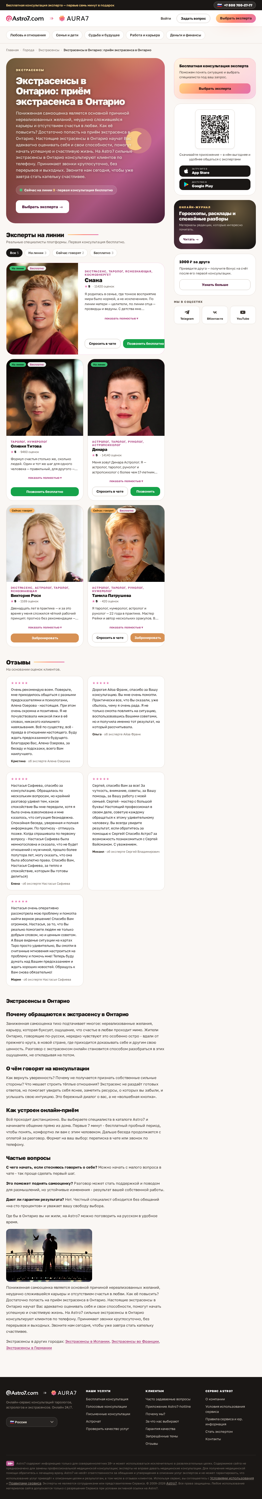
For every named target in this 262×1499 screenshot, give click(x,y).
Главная (12, 50)
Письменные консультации (108, 1414)
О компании (215, 1399)
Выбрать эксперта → (42, 206)
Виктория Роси (26, 595)
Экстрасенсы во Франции (135, 1341)
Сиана (93, 280)
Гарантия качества (160, 1429)
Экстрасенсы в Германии (29, 1348)
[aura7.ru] (68, 18)
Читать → (191, 239)
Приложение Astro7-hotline (168, 1406)
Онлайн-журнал (195, 207)
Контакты (213, 1439)
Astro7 (171, 1483)
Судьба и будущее (104, 35)
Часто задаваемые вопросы (168, 1399)
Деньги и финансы (185, 35)
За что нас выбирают (162, 1421)
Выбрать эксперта (236, 18)
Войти (166, 18)
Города (28, 50)
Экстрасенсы (48, 50)
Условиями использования (232, 1478)
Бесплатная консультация (107, 1399)
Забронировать (45, 638)
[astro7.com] (27, 18)
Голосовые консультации (106, 1406)
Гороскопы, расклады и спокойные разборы (207, 215)
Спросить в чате (102, 343)
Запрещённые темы (162, 1436)
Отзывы (152, 1443)
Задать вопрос (193, 18)
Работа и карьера (145, 35)
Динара (99, 449)
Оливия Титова (26, 446)
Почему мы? (155, 1414)
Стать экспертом (219, 1431)
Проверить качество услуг (107, 1429)
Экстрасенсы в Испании (87, 1341)
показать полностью (120, 318)
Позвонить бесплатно (145, 343)
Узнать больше (215, 285)
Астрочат (93, 1421)
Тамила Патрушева (111, 595)
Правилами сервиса (25, 1483)
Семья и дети (67, 35)
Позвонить (145, 491)
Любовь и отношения (28, 35)
